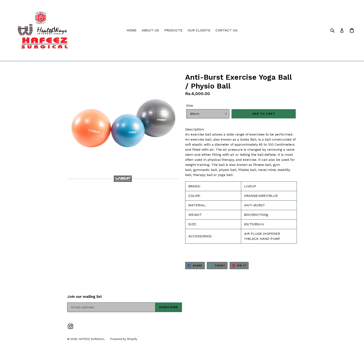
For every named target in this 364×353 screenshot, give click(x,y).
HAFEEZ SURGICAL (92, 339)
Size (189, 105)
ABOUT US (150, 30)
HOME (131, 30)
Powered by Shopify (123, 339)
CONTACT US (226, 30)
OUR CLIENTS (199, 30)
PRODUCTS (173, 30)
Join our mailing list (84, 296)
